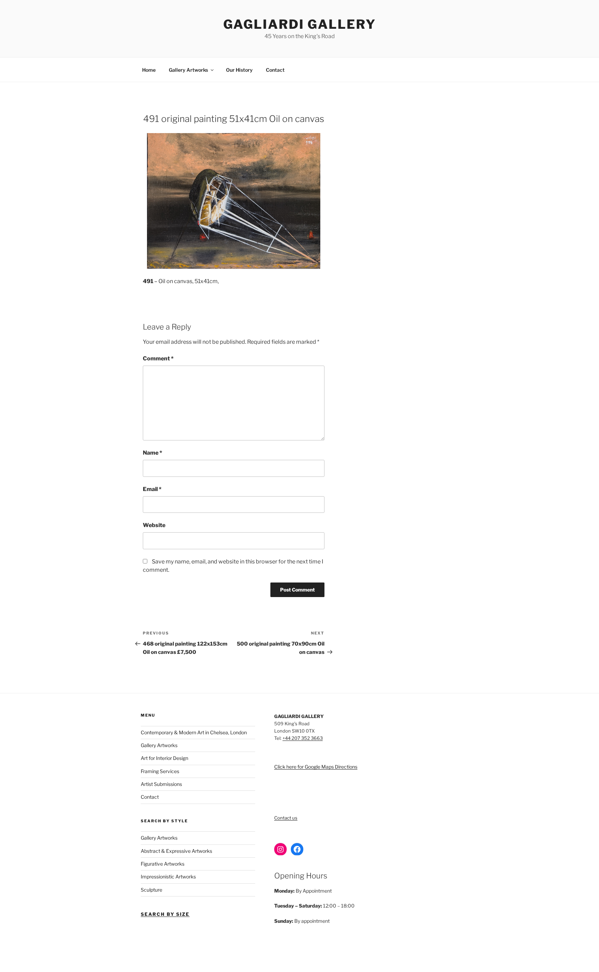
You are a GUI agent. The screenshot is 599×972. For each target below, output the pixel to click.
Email (152, 489)
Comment (158, 358)
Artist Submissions (161, 784)
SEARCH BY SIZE (165, 914)
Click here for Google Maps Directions (315, 767)
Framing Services (160, 771)
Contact (275, 70)
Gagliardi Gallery (299, 24)
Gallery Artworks (188, 70)
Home (149, 70)
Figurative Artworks (162, 864)
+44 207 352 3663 (303, 738)
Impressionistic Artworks (168, 876)
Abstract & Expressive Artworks (176, 851)
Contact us (285, 818)
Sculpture (151, 890)
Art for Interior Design (164, 758)
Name (152, 452)
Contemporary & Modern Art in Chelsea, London (194, 732)
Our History (239, 70)
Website (154, 525)
